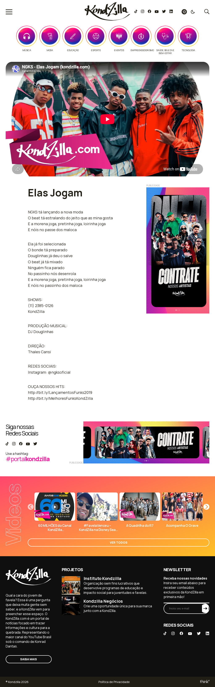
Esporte (96, 50)
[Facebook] (149, 11)
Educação (73, 50)
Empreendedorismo (142, 50)
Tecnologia (188, 50)
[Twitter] (164, 11)
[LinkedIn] (171, 11)
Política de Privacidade (114, 682)
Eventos (119, 50)
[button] (206, 507)
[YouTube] (157, 11)
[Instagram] (142, 11)
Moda (50, 50)
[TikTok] (135, 11)
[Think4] (204, 682)
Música (26, 50)
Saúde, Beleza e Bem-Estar (165, 52)
